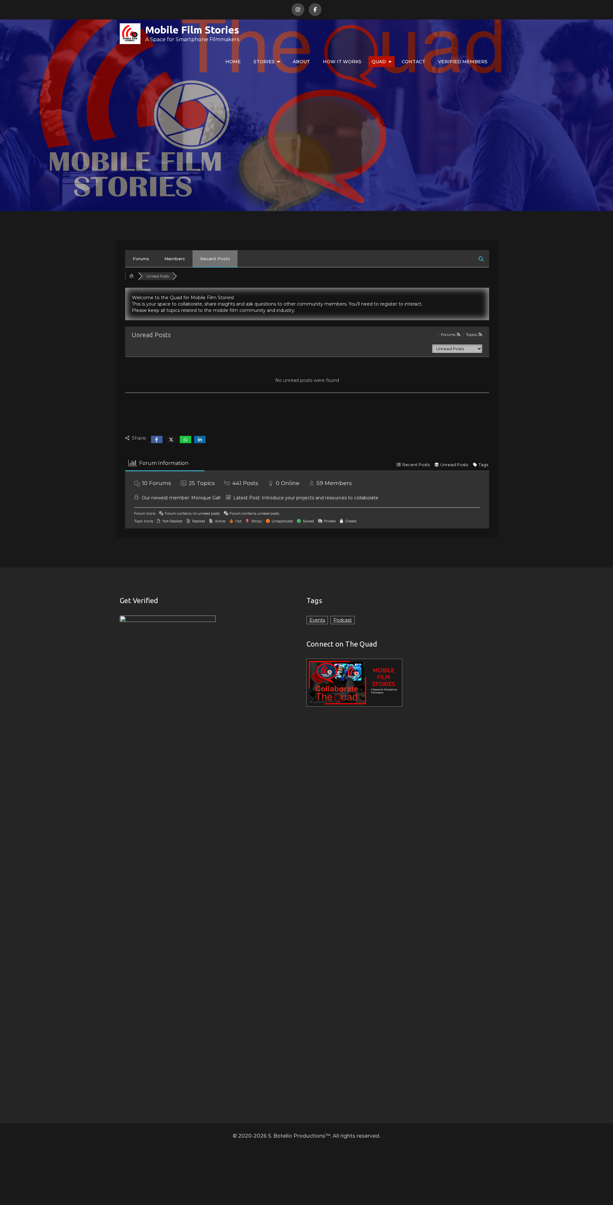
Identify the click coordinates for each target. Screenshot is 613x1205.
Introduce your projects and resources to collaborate (320, 498)
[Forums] (131, 276)
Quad (379, 61)
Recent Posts (215, 258)
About (301, 61)
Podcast (342, 620)
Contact (413, 61)
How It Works (342, 61)
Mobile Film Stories (192, 29)
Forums (141, 258)
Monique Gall (205, 498)
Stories (264, 61)
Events (317, 620)
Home (233, 61)
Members (174, 258)
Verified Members (463, 61)
